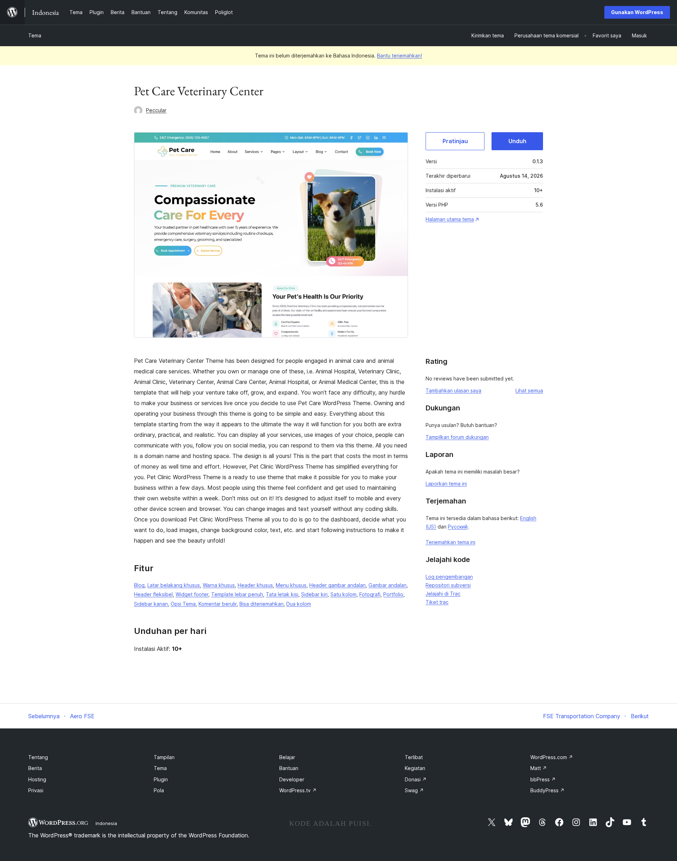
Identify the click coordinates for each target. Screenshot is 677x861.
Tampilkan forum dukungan (457, 437)
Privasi (35, 790)
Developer (291, 779)
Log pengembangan (449, 577)
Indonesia (106, 823)
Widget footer (192, 594)
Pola (159, 790)
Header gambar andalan (337, 585)
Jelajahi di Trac (443, 594)
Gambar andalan (387, 585)
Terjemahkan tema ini (450, 542)
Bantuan (288, 768)
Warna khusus (219, 585)
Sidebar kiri (314, 594)
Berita (35, 768)
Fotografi (369, 594)
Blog (139, 585)
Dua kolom (298, 604)
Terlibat (414, 757)
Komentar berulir (218, 604)
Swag (414, 790)
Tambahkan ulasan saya (453, 390)
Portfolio (393, 594)
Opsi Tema (183, 604)
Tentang (38, 757)
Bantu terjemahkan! (399, 56)
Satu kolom (343, 594)
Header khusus (255, 585)
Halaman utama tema (450, 219)
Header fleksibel (153, 594)
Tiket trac (437, 602)
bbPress (543, 779)
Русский (458, 527)
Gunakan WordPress (637, 12)
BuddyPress (547, 790)
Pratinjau (455, 141)
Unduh (517, 141)
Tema (34, 35)
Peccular (156, 110)
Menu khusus (291, 585)
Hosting (37, 779)
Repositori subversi (448, 585)
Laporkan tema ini (446, 484)
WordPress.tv (298, 790)
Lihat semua (529, 390)
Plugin (161, 779)
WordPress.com (551, 757)
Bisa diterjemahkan (261, 604)
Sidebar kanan (151, 604)
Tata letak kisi (282, 594)
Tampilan (164, 757)
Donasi (416, 779)
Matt (538, 768)
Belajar (287, 757)
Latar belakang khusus (173, 585)
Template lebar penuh (237, 594)
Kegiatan (415, 768)
